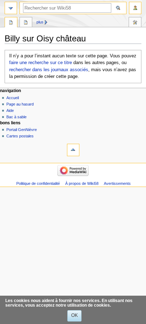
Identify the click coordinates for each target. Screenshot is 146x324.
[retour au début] (73, 150)
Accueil (12, 98)
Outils (135, 23)
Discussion (26, 23)
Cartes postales (20, 136)
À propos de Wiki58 (82, 183)
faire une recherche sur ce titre (40, 62)
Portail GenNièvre (21, 129)
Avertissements (117, 183)
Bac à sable (16, 117)
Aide (10, 110)
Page (11, 23)
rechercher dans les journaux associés (48, 69)
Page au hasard (20, 104)
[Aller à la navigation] (11, 8)
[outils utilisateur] (135, 8)
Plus (40, 22)
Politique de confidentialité (38, 183)
